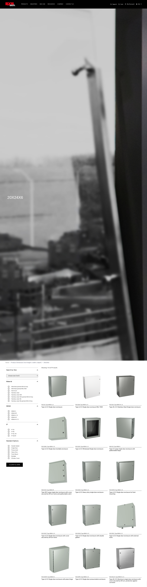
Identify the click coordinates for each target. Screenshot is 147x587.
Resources (51, 4)
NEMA (8, 406)
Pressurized (14, 450)
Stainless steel (15, 393)
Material (9, 381)
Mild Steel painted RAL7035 (19, 388)
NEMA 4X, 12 (14, 419)
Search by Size (11, 370)
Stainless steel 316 (16, 399)
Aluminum (14, 390)
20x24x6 (15, 197)
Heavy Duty (14, 452)
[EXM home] (10, 4)
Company (60, 4)
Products (24, 4)
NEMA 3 (13, 411)
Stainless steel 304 (16, 395)
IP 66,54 (13, 436)
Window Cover (15, 458)
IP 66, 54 (13, 433)
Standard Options (12, 441)
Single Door (14, 448)
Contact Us (70, 4)
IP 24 (12, 429)
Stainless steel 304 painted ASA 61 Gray (22, 397)
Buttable (13, 456)
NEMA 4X (14, 417)
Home (7, 362)
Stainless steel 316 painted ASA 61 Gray (21, 401)
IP (7, 424)
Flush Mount (14, 454)
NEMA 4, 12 (14, 415)
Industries (33, 4)
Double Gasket (15, 446)
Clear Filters (14, 465)
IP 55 (12, 431)
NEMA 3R (14, 413)
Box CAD (42, 4)
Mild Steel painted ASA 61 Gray (19, 386)
